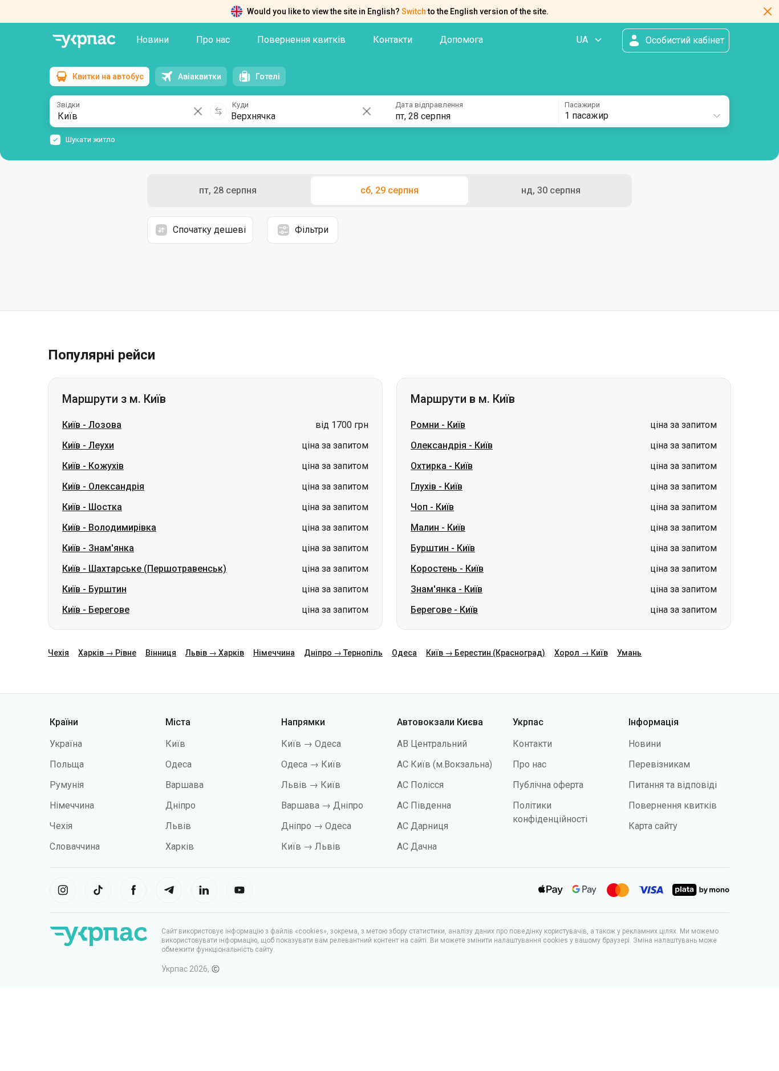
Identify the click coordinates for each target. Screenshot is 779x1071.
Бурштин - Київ (443, 548)
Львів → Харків (214, 652)
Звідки (68, 104)
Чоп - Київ (432, 507)
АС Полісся (420, 784)
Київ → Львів (310, 846)
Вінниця (160, 652)
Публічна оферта (548, 784)
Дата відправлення (429, 104)
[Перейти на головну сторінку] (84, 41)
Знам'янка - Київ (446, 589)
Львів (178, 826)
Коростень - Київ (447, 568)
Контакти (392, 39)
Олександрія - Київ (452, 445)
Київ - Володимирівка (109, 527)
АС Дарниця (422, 826)
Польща (67, 764)
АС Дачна (417, 846)
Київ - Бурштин (94, 589)
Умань (629, 652)
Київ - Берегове (95, 609)
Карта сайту (652, 826)
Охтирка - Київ (442, 465)
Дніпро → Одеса (316, 826)
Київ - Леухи (88, 445)
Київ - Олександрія (103, 486)
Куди (240, 104)
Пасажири (582, 104)
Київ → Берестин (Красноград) (485, 652)
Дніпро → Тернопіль (343, 652)
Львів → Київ (310, 784)
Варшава (184, 784)
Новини (152, 39)
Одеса (404, 652)
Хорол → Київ (581, 652)
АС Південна (424, 805)
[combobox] (643, 111)
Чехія (58, 652)
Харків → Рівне (107, 652)
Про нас (213, 39)
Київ (175, 743)
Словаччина (75, 846)
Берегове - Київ (444, 609)
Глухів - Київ (436, 486)
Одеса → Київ (311, 764)
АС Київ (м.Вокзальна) (444, 764)
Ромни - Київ (438, 424)
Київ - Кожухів (93, 465)
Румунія (67, 784)
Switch (413, 11)
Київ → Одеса (311, 743)
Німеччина (274, 652)
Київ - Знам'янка (98, 548)
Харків (179, 846)
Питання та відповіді (672, 784)
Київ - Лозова (91, 424)
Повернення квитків (301, 39)
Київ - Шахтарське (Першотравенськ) (144, 568)
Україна (66, 743)
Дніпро (180, 805)
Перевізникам (659, 764)
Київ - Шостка (92, 507)
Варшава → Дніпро (322, 805)
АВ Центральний (432, 743)
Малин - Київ (438, 527)
